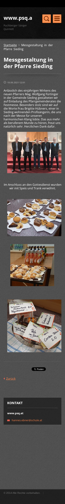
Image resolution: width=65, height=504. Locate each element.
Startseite (10, 45)
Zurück (11, 379)
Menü (57, 18)
